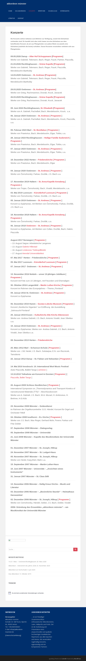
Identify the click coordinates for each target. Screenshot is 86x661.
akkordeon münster (16, 4)
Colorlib (64, 659)
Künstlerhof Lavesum (44, 193)
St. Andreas (38, 75)
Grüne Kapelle (46, 64)
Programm (57, 56)
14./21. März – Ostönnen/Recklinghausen (22, 562)
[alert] (43, 593)
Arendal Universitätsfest (33, 253)
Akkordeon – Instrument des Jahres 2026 (22, 566)
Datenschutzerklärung (13, 635)
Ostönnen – (32, 226)
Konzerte (32, 11)
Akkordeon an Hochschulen (17, 570)
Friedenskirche (45, 340)
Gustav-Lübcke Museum (49, 304)
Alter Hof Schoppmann (40, 56)
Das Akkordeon (20, 11)
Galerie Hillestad (29, 247)
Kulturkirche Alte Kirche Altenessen (52, 315)
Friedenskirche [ (46, 160)
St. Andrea (43, 226)
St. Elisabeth (47, 108)
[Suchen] (75, 549)
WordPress (77, 659)
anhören (42, 370)
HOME (10, 11)
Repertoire (41, 11)
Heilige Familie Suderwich (56, 138)
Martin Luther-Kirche (50, 285)
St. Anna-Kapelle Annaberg (52, 182)
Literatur (11, 18)
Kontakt (21, 18)
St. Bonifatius (39, 130)
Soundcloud (52, 11)
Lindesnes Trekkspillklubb (34, 250)
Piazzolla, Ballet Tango (21, 377)
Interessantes (64, 11)
